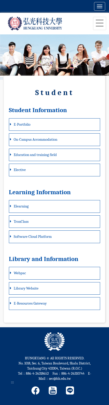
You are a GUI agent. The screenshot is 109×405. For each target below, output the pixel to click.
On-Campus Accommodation (35, 139)
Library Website (26, 288)
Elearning (21, 206)
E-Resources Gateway (30, 303)
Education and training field (35, 154)
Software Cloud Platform (33, 236)
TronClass (21, 221)
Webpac (20, 273)
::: (1, 78)
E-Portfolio (22, 124)
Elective (20, 169)
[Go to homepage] (35, 23)
